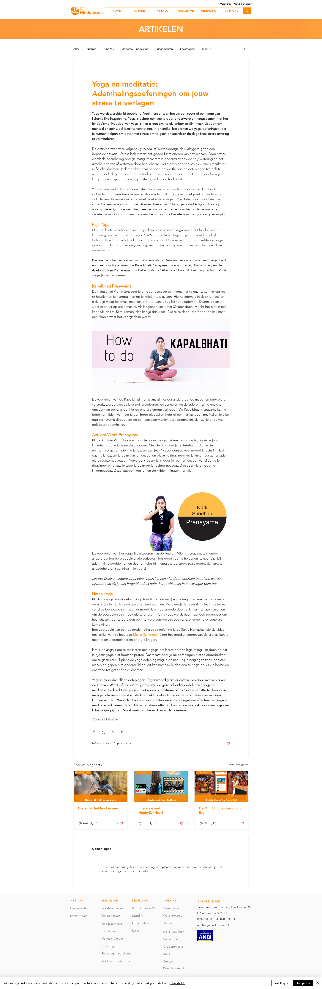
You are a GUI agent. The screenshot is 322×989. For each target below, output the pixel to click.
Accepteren (303, 983)
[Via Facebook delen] (94, 732)
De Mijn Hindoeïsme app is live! (220, 810)
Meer (205, 49)
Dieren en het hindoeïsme (98, 808)
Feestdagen (187, 49)
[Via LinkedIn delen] (112, 732)
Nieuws (91, 49)
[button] (244, 48)
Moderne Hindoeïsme (134, 49)
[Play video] (161, 358)
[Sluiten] (317, 983)
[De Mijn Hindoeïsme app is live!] (221, 786)
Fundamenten (164, 49)
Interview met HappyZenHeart (151, 810)
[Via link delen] (121, 732)
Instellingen (281, 983)
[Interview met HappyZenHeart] (161, 786)
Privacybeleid (177, 983)
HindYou (108, 49)
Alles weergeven (239, 764)
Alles (76, 49)
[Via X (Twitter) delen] (103, 732)
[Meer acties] (227, 73)
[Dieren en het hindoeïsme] (100, 786)
